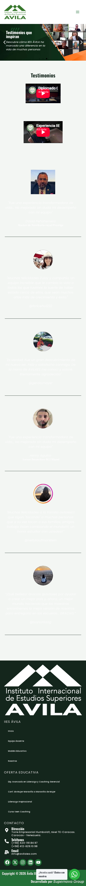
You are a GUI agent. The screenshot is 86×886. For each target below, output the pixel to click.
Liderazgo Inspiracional (20, 801)
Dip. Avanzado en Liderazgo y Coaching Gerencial (34, 781)
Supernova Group (68, 881)
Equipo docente (16, 741)
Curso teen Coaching (19, 811)
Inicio (11, 731)
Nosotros (12, 761)
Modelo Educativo (17, 751)
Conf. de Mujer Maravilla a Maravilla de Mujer (31, 791)
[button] (4, 42)
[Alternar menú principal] (77, 12)
